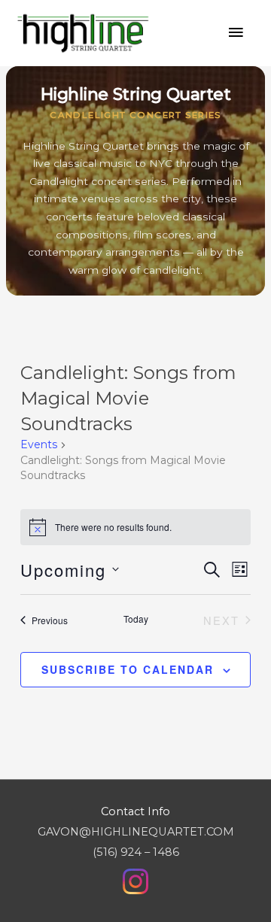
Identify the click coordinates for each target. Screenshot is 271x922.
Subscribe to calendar (127, 669)
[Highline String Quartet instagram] (135, 880)
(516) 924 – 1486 (136, 852)
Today (135, 619)
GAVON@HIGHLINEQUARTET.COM (136, 832)
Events (38, 444)
